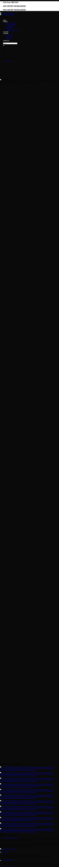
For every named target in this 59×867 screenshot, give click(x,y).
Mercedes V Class (11, 23)
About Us (8, 34)
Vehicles (5, 21)
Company (5, 33)
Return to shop (7, 61)
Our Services (9, 36)
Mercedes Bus (10, 26)
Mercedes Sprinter (11, 24)
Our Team (8, 37)
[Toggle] (0, 860)
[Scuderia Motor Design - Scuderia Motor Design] (6, 14)
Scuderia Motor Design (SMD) (10, 838)
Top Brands (9, 29)
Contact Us (6, 40)
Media (8, 39)
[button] (3, 47)
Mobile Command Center (13, 30)
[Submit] (3, 45)
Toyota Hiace (9, 27)
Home (4, 20)
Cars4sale (5, 32)
